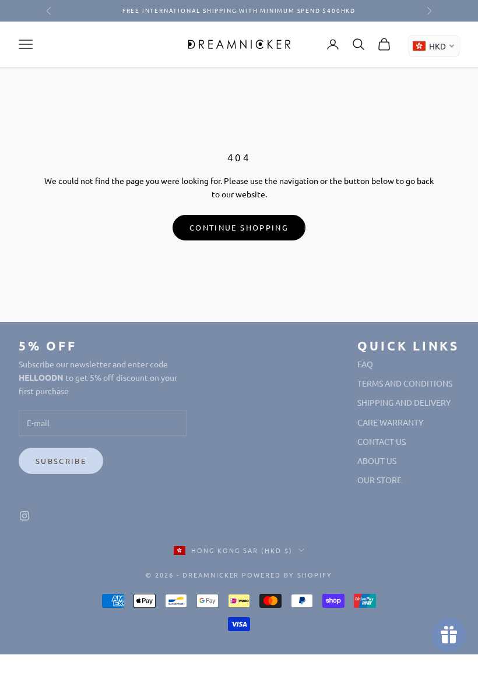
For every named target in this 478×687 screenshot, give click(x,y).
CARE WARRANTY (390, 422)
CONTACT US (381, 441)
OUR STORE (379, 479)
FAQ (365, 364)
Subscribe (61, 461)
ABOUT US (376, 460)
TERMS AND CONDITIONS (404, 383)
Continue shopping (239, 227)
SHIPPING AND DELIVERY (404, 402)
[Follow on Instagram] (24, 516)
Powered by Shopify (287, 574)
